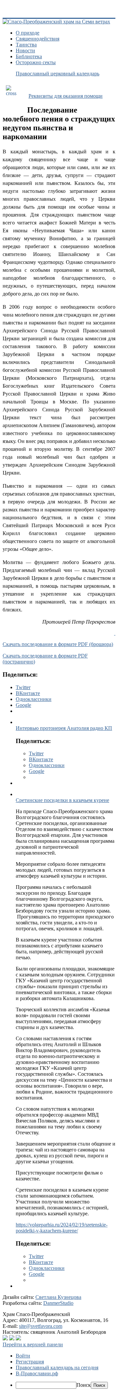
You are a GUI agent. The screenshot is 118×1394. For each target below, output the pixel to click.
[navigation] (59, 1371)
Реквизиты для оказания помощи (66, 96)
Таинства (26, 44)
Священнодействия (37, 38)
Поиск (83, 1385)
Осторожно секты (36, 62)
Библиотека (29, 56)
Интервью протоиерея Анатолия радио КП (64, 728)
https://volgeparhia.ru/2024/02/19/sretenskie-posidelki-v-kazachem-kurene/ (62, 1227)
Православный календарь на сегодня (57, 1367)
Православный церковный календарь (57, 73)
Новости (25, 50)
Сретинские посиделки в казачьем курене (62, 800)
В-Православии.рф (37, 1373)
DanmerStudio (58, 1303)
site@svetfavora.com (40, 1326)
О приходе (27, 33)
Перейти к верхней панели (33, 1344)
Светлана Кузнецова (58, 1297)
